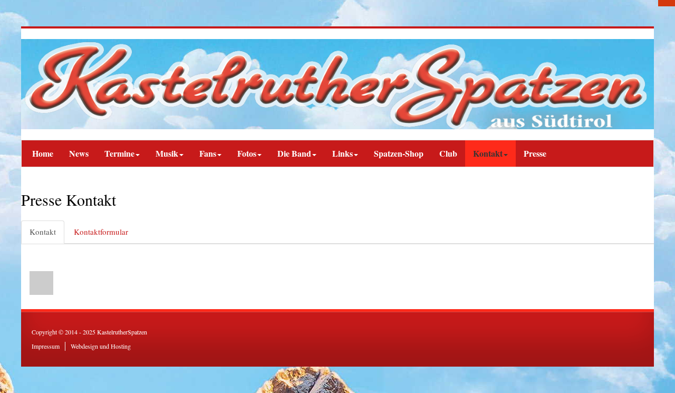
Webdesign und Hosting (101, 346)
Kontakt (43, 231)
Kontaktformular (101, 231)
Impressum (46, 346)
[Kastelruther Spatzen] (337, 84)
